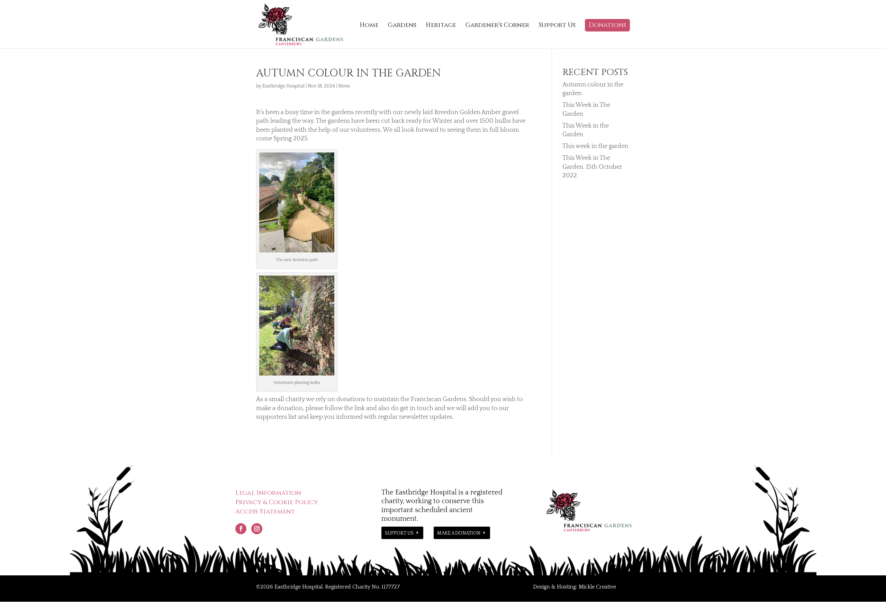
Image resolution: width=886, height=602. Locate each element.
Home (369, 26)
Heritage (441, 26)
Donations (607, 25)
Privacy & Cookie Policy (276, 502)
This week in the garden (595, 146)
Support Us (557, 26)
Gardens (402, 26)
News (344, 86)
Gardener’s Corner (497, 26)
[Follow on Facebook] (240, 528)
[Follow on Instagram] (256, 528)
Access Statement (265, 511)
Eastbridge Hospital (283, 86)
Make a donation (458, 533)
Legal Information (268, 493)
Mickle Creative (597, 587)
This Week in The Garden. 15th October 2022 (592, 167)
